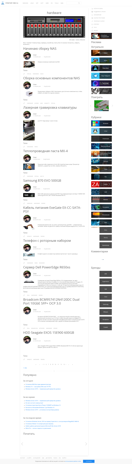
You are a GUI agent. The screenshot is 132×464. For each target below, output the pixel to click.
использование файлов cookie (73, 461)
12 (62, 364)
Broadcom (34, 328)
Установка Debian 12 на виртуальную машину (39, 424)
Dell (28, 295)
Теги (95, 27)
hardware (36, 74)
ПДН (43, 458)
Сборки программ (99, 18)
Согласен (89, 461)
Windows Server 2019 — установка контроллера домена (42, 410)
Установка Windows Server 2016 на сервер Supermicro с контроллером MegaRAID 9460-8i (52, 421)
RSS (25, 368)
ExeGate (29, 236)
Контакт (22, 458)
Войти (64, 458)
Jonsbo (37, 103)
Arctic (42, 176)
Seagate (29, 359)
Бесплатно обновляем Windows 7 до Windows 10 (40, 407)
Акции (96, 30)
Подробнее (47, 57)
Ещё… (62, 3)
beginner (42, 263)
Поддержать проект (100, 11)
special (29, 74)
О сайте (29, 458)
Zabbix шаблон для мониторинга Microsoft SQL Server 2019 (43, 426)
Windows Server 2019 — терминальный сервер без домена (43, 389)
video (41, 74)
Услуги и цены (98, 8)
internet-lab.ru (11, 3)
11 (59, 364)
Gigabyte (47, 103)
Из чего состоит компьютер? (34, 403)
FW (51, 3)
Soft (42, 3)
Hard (47, 3)
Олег (35, 55)
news (36, 263)
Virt (37, 3)
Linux (32, 3)
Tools (56, 3)
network (41, 328)
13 (64, 364)
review (43, 203)
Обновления (97, 15)
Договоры (49, 458)
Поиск (55, 458)
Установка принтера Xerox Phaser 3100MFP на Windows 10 (43, 405)
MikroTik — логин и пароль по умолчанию (38, 428)
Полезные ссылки (99, 21)
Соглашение (36, 458)
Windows (25, 3)
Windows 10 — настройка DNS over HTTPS (38, 386)
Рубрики (96, 24)
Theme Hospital (101, 106)
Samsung (29, 203)
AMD (41, 103)
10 (56, 364)
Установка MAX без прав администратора (38, 384)
